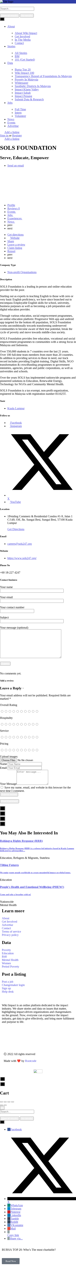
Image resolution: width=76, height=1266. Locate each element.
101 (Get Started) (25, 59)
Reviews (13, 208)
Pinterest (15, 1211)
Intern (18, 112)
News (10, 119)
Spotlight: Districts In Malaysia (33, 86)
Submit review (9, 794)
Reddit (14, 1221)
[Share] (5, 1101)
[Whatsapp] (11, 1040)
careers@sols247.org (19, 543)
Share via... (16, 1238)
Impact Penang (23, 96)
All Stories (21, 53)
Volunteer (20, 116)
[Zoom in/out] (12, 1101)
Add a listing (11, 132)
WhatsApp (16, 1205)
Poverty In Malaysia (26, 79)
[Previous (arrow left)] (1, 1105)
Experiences (14, 218)
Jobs (10, 102)
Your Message (8, 783)
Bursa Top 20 (23, 69)
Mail (13, 1228)
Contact (19, 43)
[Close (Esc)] (1, 1101)
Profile (11, 205)
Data (10, 62)
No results (26, 15)
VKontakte (16, 1225)
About (11, 26)
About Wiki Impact (26, 33)
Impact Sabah (23, 92)
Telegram (15, 1208)
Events (11, 122)
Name (3, 763)
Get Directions (15, 529)
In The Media (23, 39)
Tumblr (14, 1218)
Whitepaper (21, 82)
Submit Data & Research (29, 99)
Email (3, 767)
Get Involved (22, 36)
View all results (9, 15)
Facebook (16, 1129)
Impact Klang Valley (27, 89)
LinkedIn (15, 1215)
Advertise (13, 125)
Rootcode (30, 1060)
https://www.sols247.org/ (22, 558)
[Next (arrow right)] (5, 1105)
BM (17, 56)
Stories (11, 46)
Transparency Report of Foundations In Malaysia (43, 76)
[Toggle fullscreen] (8, 1101)
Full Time (20, 109)
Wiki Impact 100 (24, 72)
